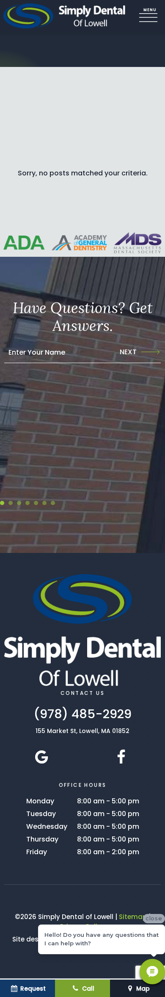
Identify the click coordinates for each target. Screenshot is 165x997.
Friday (36, 852)
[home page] (64, 16)
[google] (41, 757)
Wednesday (46, 826)
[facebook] (121, 757)
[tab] (2, 503)
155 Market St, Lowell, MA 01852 (82, 731)
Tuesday (41, 814)
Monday (40, 801)
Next (128, 352)
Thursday (42, 839)
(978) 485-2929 (82, 713)
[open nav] (150, 16)
